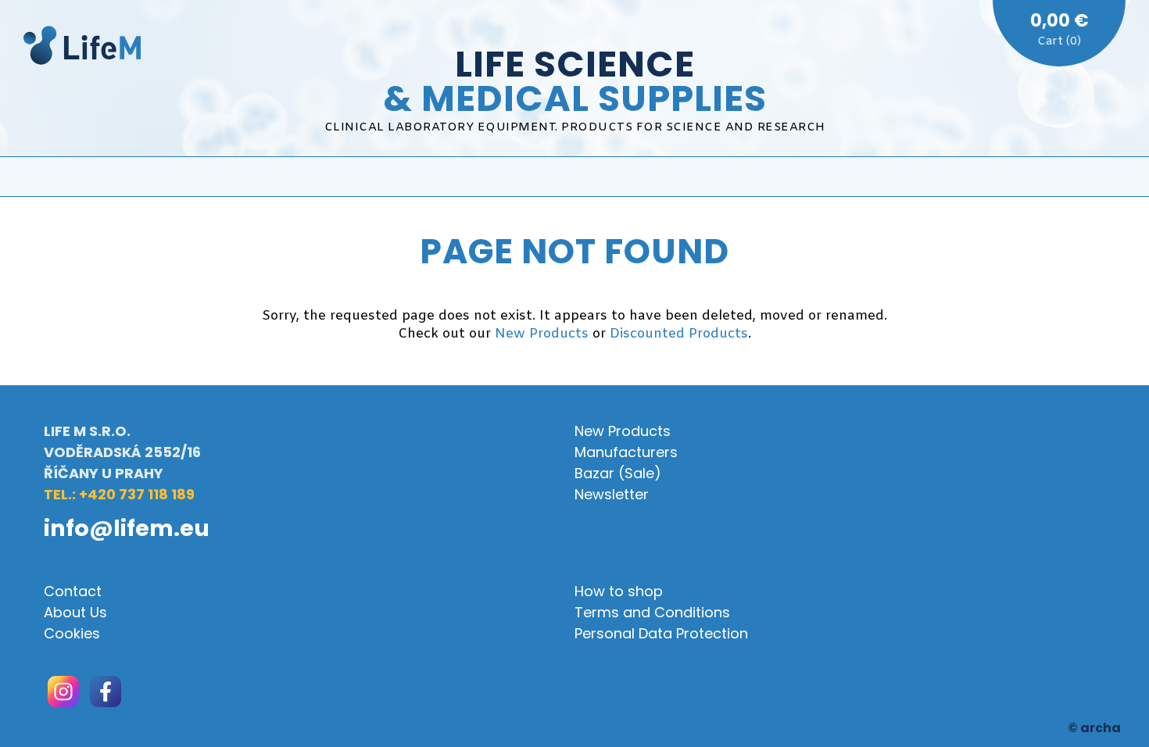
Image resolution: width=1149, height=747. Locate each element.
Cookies (72, 633)
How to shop (618, 591)
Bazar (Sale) (617, 473)
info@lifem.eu (126, 528)
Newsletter (611, 494)
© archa (1094, 728)
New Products (542, 334)
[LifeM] (82, 48)
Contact (73, 591)
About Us (75, 612)
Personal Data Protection (661, 633)
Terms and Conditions (652, 612)
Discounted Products (679, 334)
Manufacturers (626, 452)
